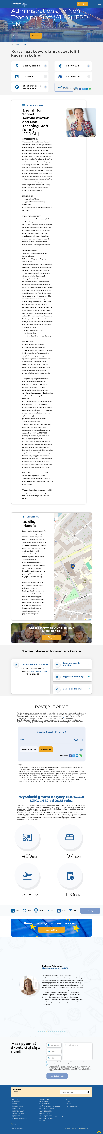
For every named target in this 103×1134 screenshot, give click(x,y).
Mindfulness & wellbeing (46, 1118)
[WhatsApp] (90, 89)
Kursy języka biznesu (45, 1110)
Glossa (68, 1101)
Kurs (18, 44)
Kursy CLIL (42, 1105)
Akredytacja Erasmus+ (19, 1111)
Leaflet (88, 619)
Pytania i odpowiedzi (18, 1113)
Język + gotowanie (45, 1113)
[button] (73, 566)
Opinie (68, 1105)
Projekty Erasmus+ (18, 1106)
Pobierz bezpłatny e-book (20, 1116)
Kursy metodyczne (45, 1103)
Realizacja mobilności (18, 1110)
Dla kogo (15, 1103)
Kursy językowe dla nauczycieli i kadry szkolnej (52, 1116)
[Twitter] (83, 89)
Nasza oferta (16, 1108)
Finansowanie (16, 1105)
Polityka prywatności (72, 1106)
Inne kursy (42, 1120)
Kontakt (69, 1103)
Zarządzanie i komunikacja (47, 1108)
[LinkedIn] (86, 89)
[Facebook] (80, 89)
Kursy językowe (44, 1101)
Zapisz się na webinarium (20, 1118)
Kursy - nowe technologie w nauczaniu (50, 1106)
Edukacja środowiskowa (46, 1115)
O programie (16, 1101)
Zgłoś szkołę (16, 1115)
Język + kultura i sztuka (46, 1111)
